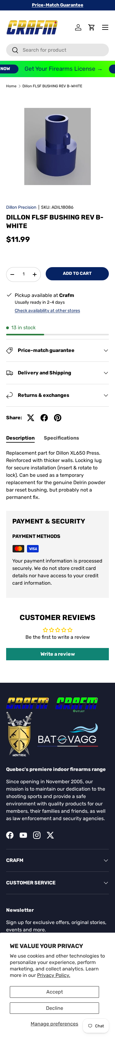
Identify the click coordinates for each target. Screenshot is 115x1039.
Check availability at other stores (47, 310)
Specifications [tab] (61, 438)
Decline (54, 1008)
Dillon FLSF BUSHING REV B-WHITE (52, 86)
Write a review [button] (57, 654)
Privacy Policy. (53, 975)
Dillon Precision (21, 207)
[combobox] (57, 50)
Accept (54, 992)
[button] (91, 27)
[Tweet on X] (30, 418)
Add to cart (77, 273)
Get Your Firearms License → (60, 68)
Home (11, 86)
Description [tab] (20, 438)
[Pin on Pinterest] (57, 418)
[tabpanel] (57, 475)
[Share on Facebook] (44, 418)
